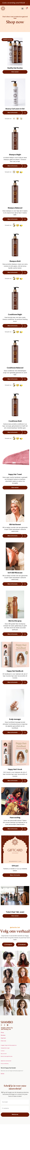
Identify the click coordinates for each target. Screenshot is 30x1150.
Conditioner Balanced (15, 368)
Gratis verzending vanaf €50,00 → (15, 3)
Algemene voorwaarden (6, 1060)
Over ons (3, 1041)
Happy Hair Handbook (15, 671)
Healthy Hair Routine (15, 68)
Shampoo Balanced (15, 208)
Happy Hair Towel (15, 474)
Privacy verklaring (4, 1063)
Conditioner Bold (15, 421)
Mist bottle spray (15, 621)
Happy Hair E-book (15, 769)
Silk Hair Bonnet (15, 524)
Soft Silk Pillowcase (15, 573)
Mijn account (4, 1053)
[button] (22, 8)
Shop (2, 1032)
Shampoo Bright (15, 155)
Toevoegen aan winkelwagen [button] (24, 112)
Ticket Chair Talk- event (15, 912)
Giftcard (15, 866)
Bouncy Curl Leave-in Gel (15, 109)
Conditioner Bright (15, 314)
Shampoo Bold (15, 261)
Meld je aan (15, 1114)
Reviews (3, 1035)
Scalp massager (15, 719)
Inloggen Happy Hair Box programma (8, 1045)
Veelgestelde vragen (5, 1048)
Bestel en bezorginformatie (6, 1056)
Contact (2, 1050)
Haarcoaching (15, 818)
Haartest (3, 1038)
